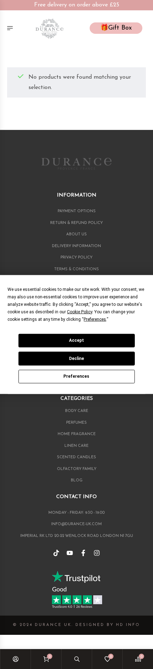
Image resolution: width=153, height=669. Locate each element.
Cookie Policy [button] (79, 311)
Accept (76, 340)
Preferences (76, 376)
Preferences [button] (95, 319)
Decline (76, 358)
